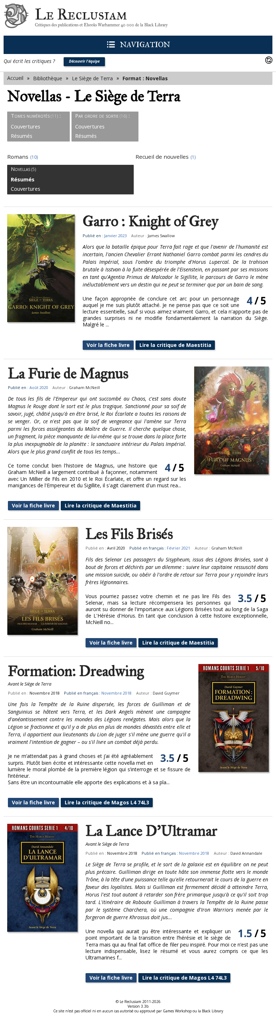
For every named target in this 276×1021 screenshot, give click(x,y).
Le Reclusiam (16, 18)
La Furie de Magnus (68, 373)
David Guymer (166, 693)
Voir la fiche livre (108, 345)
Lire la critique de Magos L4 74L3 (107, 802)
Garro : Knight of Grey (150, 221)
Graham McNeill (84, 387)
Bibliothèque (47, 78)
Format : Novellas (145, 78)
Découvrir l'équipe (84, 61)
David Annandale (246, 853)
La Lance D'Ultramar (151, 831)
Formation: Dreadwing (76, 671)
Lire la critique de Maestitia (175, 345)
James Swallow (161, 235)
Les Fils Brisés (129, 534)
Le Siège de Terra (92, 78)
